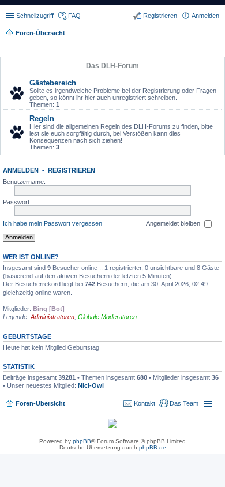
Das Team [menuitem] (184, 403)
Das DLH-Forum (112, 66)
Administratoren (52, 316)
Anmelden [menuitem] (205, 15)
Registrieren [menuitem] (160, 15)
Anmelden (21, 170)
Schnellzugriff (35, 15)
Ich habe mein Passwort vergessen (52, 223)
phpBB (82, 441)
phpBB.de (152, 447)
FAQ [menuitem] (74, 15)
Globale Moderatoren (107, 316)
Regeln (41, 118)
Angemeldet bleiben (174, 223)
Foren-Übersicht (40, 403)
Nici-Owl (91, 385)
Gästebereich (52, 82)
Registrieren (71, 170)
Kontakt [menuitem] (144, 403)
